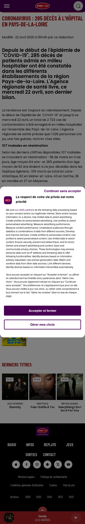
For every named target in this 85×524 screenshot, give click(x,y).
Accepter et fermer (42, 310)
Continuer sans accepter (62, 191)
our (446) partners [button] (24, 209)
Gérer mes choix (42, 324)
